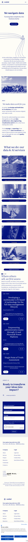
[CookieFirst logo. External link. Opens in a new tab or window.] (1, 525)
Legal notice (16, 513)
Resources (5, 460)
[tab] (2, 274)
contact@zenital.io (11, 395)
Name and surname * (9, 405)
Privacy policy (24, 524)
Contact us (5, 465)
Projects (4, 457)
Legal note (16, 452)
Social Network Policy (19, 460)
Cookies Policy (17, 457)
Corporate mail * (8, 410)
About (4, 452)
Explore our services (14, 269)
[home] (5, 2)
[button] (25, 2)
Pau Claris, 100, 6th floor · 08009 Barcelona (13, 444)
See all (21, 319)
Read (5, 319)
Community (5, 462)
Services (5, 455)
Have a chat (14, 24)
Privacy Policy (11, 423)
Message (6, 415)
